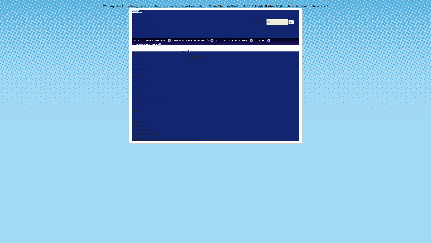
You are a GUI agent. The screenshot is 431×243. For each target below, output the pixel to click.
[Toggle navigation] (140, 12)
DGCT (143, 91)
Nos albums (138, 68)
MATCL (144, 87)
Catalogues (138, 72)
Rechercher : (259, 22)
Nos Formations (140, 19)
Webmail (225, 138)
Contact (136, 32)
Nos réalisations (140, 64)
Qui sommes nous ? (142, 36)
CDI (142, 95)
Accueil (140, 15)
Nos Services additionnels (145, 28)
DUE (143, 103)
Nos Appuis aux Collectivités (146, 23)
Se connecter (210, 138)
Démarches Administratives (155, 99)
